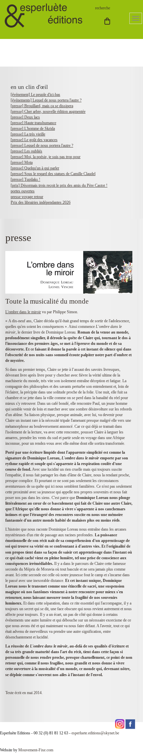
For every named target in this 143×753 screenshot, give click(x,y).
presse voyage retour (27, 196)
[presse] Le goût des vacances (34, 139)
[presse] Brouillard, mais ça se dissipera (42, 106)
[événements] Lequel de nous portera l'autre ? (46, 100)
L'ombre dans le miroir (23, 312)
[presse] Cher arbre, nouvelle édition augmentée (48, 111)
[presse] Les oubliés (26, 151)
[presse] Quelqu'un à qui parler (35, 168)
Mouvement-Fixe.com (35, 750)
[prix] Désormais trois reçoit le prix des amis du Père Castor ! (59, 185)
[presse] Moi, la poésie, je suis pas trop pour (45, 156)
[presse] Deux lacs (25, 117)
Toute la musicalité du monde (46, 301)
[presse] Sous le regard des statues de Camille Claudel (53, 173)
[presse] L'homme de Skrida (33, 128)
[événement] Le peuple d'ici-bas (35, 94)
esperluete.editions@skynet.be (95, 733)
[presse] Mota (22, 162)
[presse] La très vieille (28, 134)
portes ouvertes (23, 191)
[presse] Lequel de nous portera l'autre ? (42, 145)
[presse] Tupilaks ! (25, 179)
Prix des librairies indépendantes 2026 (41, 202)
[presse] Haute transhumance (33, 123)
